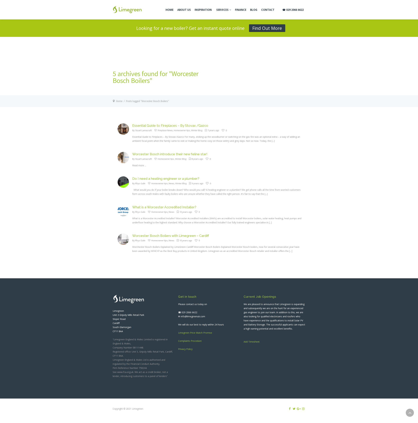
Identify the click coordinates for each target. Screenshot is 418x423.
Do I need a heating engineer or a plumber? (165, 179)
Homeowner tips (182, 130)
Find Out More (267, 28)
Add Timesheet (252, 341)
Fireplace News (165, 130)
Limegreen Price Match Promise (195, 332)
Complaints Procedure (190, 340)
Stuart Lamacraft (143, 130)
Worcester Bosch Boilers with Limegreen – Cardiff (170, 236)
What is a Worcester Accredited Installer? (164, 207)
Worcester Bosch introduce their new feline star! (169, 154)
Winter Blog (196, 130)
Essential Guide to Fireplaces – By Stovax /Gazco (170, 126)
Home (119, 101)
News (171, 183)
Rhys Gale (140, 183)
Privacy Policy (185, 349)
